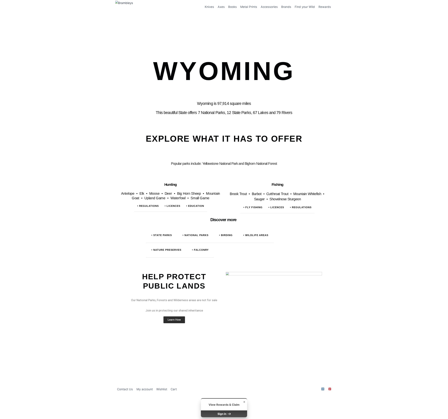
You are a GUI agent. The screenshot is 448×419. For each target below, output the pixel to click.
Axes (221, 7)
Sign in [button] (222, 413)
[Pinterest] (330, 389)
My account (144, 389)
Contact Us (125, 389)
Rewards (324, 7)
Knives (209, 7)
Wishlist (161, 389)
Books (232, 7)
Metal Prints (248, 7)
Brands (286, 7)
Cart (174, 389)
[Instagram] (323, 389)
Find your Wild (305, 7)
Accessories (269, 7)
